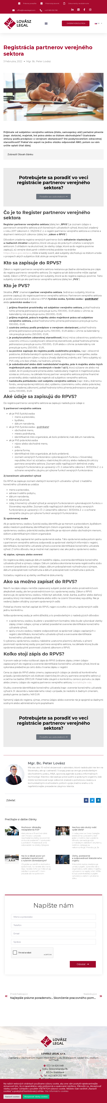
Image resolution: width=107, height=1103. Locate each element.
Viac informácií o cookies (56, 1091)
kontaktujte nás (82, 682)
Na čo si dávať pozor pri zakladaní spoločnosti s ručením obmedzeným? (34, 858)
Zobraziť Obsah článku (20, 154)
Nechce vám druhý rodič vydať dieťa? (84, 828)
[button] (46, 23)
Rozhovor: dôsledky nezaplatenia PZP (31, 828)
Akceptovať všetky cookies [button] (36, 1096)
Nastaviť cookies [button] (12, 1096)
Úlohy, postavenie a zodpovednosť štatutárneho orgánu (87, 858)
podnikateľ (91, 299)
